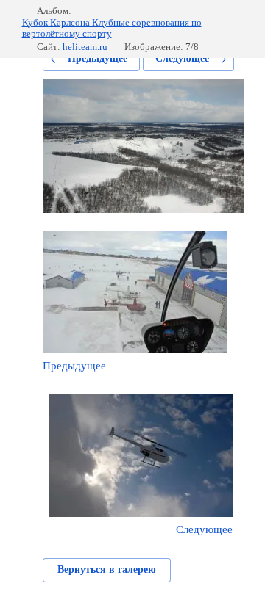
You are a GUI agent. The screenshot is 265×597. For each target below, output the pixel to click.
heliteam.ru (85, 46)
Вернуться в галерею (106, 569)
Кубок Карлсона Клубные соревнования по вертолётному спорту (112, 28)
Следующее (182, 58)
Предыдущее (97, 58)
